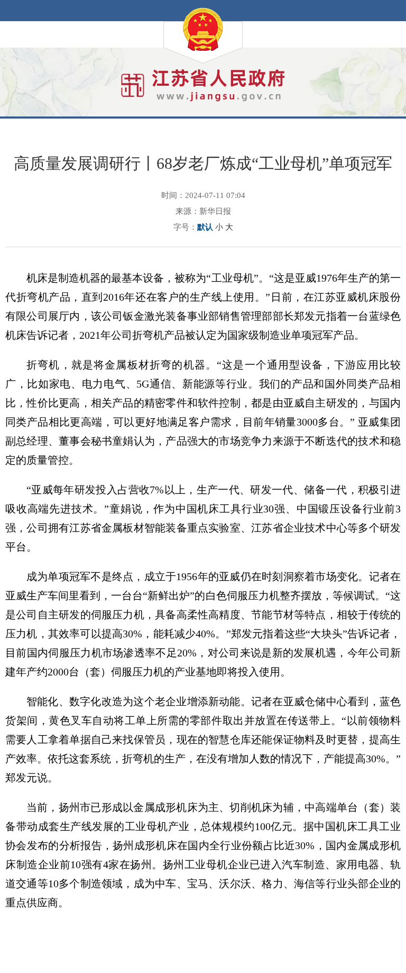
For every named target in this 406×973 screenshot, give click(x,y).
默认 (205, 227)
